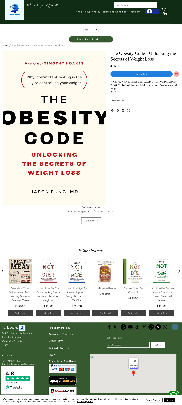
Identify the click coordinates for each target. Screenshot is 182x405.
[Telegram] (158, 327)
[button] (165, 11)
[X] (144, 327)
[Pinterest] (151, 327)
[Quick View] (20, 271)
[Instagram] (116, 327)
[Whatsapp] (165, 327)
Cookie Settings (153, 400)
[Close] (178, 400)
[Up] (175, 327)
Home (6, 45)
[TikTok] (137, 327)
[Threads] (123, 327)
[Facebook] (109, 327)
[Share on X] (128, 110)
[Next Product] (179, 271)
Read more (114, 92)
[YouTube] (130, 327)
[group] (91, 287)
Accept (170, 400)
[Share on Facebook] (112, 110)
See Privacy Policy (85, 401)
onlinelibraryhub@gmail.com (22, 364)
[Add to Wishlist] (176, 74)
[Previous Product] (2, 271)
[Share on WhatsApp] (123, 110)
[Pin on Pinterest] (117, 110)
